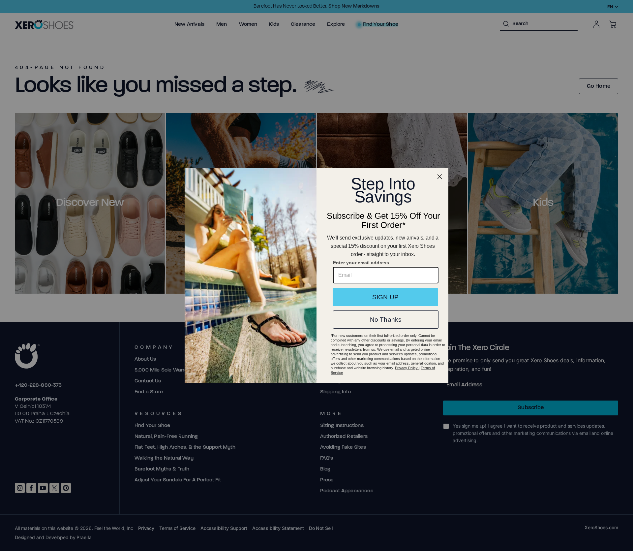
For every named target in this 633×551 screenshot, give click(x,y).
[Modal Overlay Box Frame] (316, 275)
